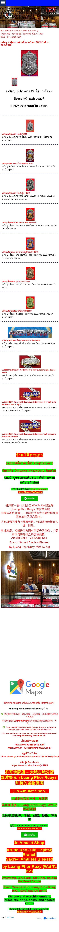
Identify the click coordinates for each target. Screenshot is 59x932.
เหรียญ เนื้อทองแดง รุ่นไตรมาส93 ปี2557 (16, 281)
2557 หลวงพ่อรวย (21, 30)
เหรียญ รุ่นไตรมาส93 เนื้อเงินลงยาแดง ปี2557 (17, 163)
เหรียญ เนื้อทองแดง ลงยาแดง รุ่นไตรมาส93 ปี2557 (19, 222)
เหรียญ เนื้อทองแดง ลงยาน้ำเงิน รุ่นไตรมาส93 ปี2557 (20, 252)
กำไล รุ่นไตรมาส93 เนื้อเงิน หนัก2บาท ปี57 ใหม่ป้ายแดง (21, 340)
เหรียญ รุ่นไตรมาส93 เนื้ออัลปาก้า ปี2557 (16, 193)
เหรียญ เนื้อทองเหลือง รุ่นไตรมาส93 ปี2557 (17, 311)
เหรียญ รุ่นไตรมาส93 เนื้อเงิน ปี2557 (14, 134)
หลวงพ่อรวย (6, 30)
